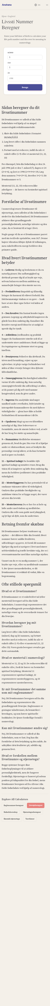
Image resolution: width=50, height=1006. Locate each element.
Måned (10, 53)
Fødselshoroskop (10, 812)
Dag (9, 63)
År (9, 73)
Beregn (25, 87)
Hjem (4, 16)
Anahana (7, 4)
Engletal (11, 16)
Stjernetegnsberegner (32, 812)
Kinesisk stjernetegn (12, 819)
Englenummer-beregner (13, 805)
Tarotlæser (29, 819)
